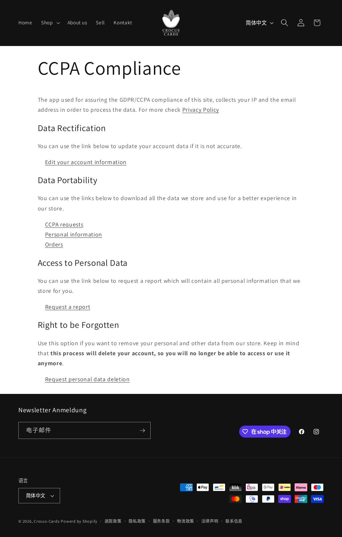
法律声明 (209, 521)
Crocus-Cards (46, 521)
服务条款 (161, 521)
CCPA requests (64, 224)
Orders (54, 244)
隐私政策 (137, 521)
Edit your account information (86, 162)
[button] (50, 22)
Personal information (73, 234)
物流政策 (185, 521)
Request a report (68, 307)
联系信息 (233, 521)
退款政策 (113, 521)
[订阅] (142, 430)
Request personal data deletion (87, 379)
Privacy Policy (200, 109)
